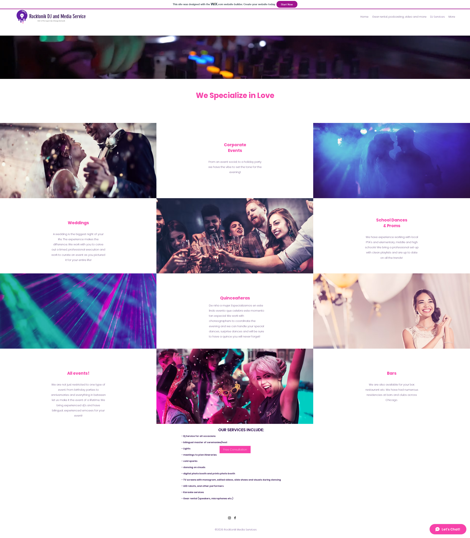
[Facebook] (235, 518)
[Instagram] (229, 518)
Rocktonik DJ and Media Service (57, 16)
